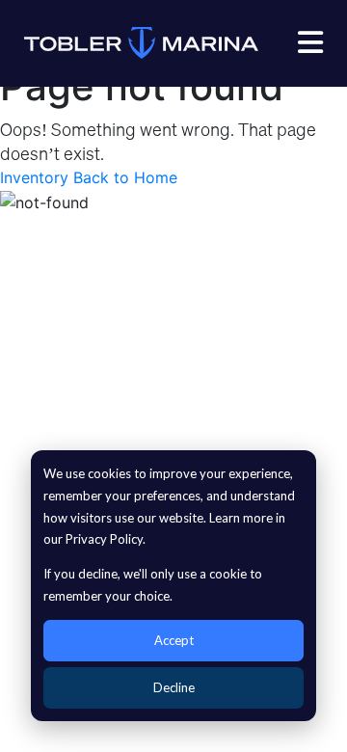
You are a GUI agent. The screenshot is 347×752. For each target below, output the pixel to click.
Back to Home (125, 177)
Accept (174, 640)
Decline (174, 687)
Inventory (34, 177)
